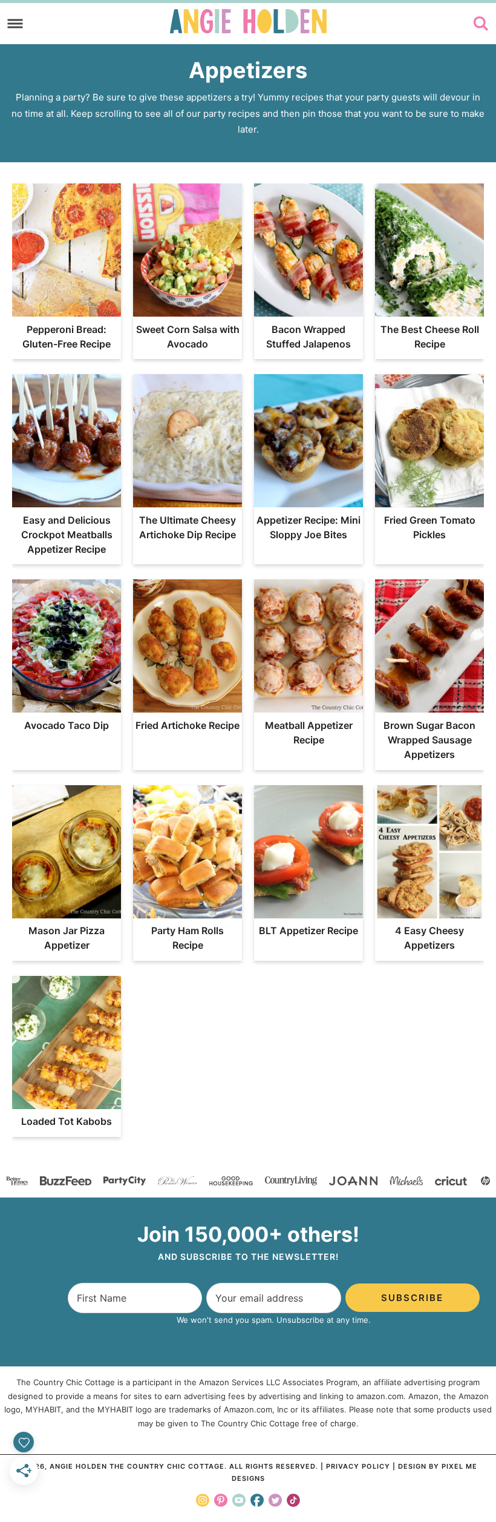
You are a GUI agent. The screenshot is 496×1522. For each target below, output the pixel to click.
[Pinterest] (220, 1500)
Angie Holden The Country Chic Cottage (248, 21)
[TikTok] (293, 1500)
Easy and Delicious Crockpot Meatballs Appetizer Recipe (67, 534)
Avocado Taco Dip (66, 725)
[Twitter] (275, 1500)
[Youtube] (239, 1500)
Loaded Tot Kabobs (66, 1121)
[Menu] (15, 24)
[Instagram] (202, 1500)
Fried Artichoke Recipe (187, 725)
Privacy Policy (358, 1466)
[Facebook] (257, 1500)
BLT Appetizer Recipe (308, 930)
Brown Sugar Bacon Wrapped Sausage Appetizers (429, 739)
